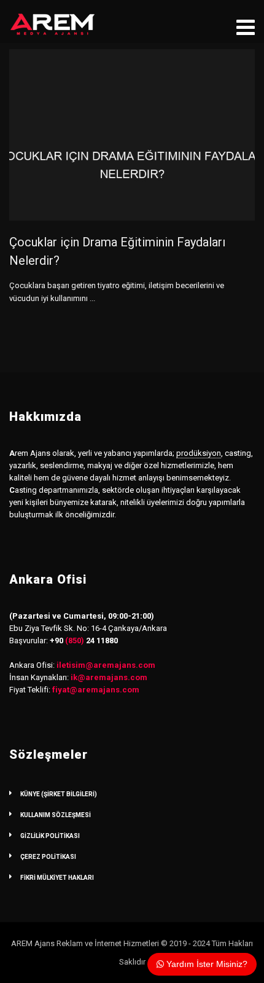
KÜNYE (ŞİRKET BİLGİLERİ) (58, 794)
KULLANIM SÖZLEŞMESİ (55, 815)
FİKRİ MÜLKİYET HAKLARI (57, 877)
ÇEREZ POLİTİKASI (48, 856)
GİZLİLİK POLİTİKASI (50, 835)
